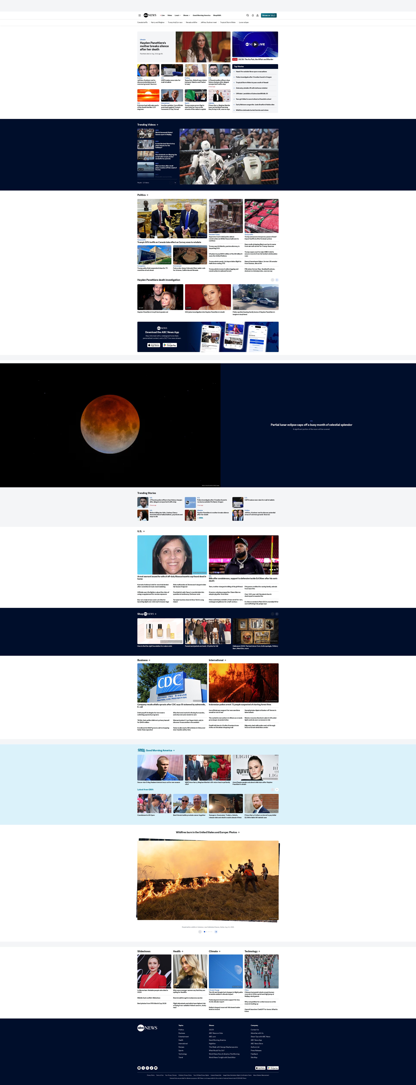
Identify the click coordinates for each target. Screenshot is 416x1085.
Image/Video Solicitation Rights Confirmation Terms (237, 1075)
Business (182, 1033)
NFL (210, 576)
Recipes (181, 1047)
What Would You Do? (216, 1050)
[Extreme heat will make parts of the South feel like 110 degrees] (148, 95)
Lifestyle (142, 39)
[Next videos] (277, 280)
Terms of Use (159, 1075)
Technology (183, 1054)
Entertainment (184, 1037)
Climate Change (214, 990)
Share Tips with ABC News (260, 1037)
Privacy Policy (151, 1075)
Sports (187, 103)
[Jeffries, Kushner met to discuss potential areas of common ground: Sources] (148, 70)
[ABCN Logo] (150, 15)
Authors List (255, 1047)
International (165, 103)
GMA (157, 130)
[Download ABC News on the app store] (153, 345)
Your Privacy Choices (171, 1075)
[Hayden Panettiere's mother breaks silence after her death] (190, 515)
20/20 (211, 1030)
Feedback (254, 1054)
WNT (157, 163)
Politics (139, 78)
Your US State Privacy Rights (201, 1075)
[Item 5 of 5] (211, 931)
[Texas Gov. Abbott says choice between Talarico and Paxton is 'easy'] (196, 70)
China (247, 990)
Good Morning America (217, 1040)
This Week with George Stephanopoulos (223, 1047)
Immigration (141, 266)
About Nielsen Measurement (261, 1075)
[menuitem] (142, 22)
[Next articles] (277, 614)
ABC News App (256, 1040)
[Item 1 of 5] (204, 931)
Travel (181, 1057)
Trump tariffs (141, 240)
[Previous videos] (272, 280)
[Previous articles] (272, 614)
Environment (177, 266)
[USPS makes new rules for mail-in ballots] (172, 70)
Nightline (212, 1043)
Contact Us (255, 1030)
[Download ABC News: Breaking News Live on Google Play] (273, 1068)
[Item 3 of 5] (208, 931)
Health (181, 1040)
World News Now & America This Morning (224, 1054)
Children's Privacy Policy (185, 1075)
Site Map (254, 1057)
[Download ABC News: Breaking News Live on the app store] (260, 1068)
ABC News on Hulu (216, 1033)
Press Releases (256, 1050)
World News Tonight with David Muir (222, 1057)
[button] (139, 15)
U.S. (162, 78)
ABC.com (212, 1037)
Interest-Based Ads (216, 1075)
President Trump (214, 234)
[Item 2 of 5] (206, 931)
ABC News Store (257, 1043)
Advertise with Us (257, 1033)
